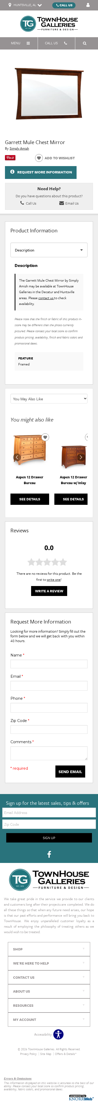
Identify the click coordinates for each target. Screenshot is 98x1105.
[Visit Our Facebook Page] (49, 854)
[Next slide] (81, 457)
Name (17, 655)
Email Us (72, 203)
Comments (22, 742)
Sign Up (49, 837)
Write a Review (49, 591)
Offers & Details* (66, 1054)
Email (16, 676)
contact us (46, 297)
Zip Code (19, 720)
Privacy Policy (28, 1054)
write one (54, 579)
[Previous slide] (17, 457)
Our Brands (12, 1067)
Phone (17, 698)
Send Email (70, 771)
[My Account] (88, 5)
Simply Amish (19, 148)
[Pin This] (10, 159)
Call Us (66, 5)
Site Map (45, 1054)
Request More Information (44, 172)
